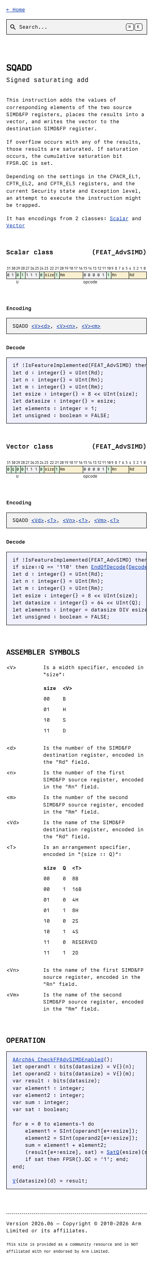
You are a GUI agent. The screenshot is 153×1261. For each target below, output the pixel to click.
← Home (15, 10)
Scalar (119, 218)
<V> (36, 326)
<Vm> (100, 520)
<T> (51, 520)
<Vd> (37, 520)
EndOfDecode (108, 567)
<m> (95, 326)
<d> (45, 326)
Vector (15, 225)
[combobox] (76, 27)
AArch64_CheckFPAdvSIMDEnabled (58, 1059)
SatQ (113, 1152)
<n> (70, 326)
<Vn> (69, 520)
